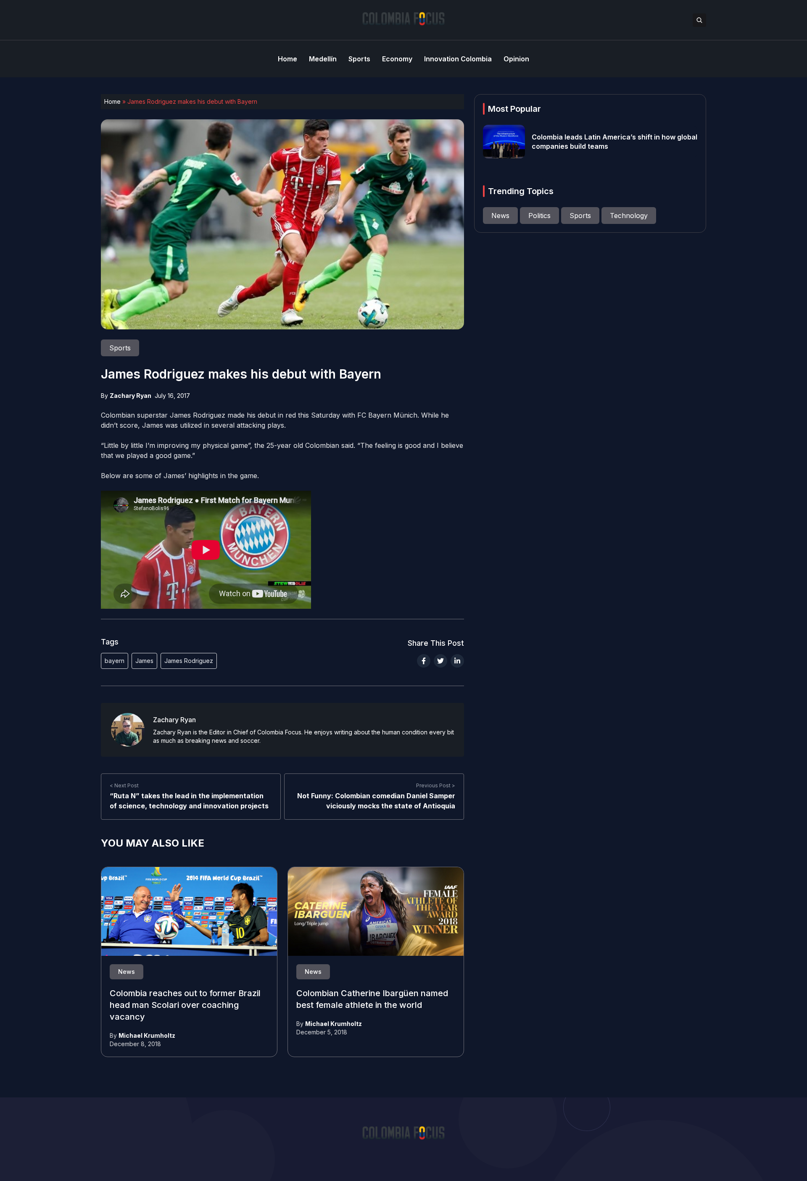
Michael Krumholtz (147, 1035)
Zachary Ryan (130, 395)
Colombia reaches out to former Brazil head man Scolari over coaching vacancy (185, 1005)
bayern (114, 660)
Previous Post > (435, 785)
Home (112, 101)
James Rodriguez (188, 660)
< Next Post (124, 785)
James (144, 660)
